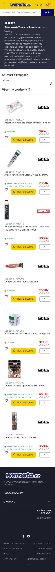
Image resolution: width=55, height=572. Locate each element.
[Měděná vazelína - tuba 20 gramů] (27, 265)
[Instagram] (28, 536)
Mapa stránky (10, 559)
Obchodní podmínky (42, 543)
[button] (42, 4)
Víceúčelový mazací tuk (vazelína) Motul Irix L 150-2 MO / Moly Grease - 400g (27, 228)
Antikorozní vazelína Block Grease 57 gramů (26, 174)
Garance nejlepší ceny (14, 543)
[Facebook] (23, 536)
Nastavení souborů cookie (37, 561)
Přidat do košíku (24, 140)
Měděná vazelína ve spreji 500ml (20, 437)
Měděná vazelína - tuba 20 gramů (21, 281)
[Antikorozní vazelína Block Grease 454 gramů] (27, 317)
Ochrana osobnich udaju (13, 551)
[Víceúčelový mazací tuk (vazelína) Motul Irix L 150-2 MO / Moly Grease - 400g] (27, 210)
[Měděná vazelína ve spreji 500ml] (27, 421)
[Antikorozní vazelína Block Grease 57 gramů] (27, 158)
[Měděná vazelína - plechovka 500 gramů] (27, 369)
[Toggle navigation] (5, 5)
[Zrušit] (36, 4)
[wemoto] (23, 475)
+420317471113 (43, 518)
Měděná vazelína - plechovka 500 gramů (24, 385)
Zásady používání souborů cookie (43, 551)
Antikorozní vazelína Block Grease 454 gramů (27, 333)
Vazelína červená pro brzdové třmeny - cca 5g (27, 122)
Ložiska (5, 80)
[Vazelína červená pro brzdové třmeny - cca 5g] (27, 106)
